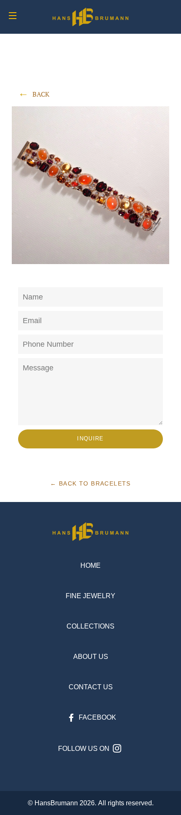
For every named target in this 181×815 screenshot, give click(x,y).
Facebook (96, 717)
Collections (90, 626)
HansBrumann (56, 803)
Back (40, 94)
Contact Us (91, 687)
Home (90, 565)
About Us (90, 656)
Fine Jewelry (90, 595)
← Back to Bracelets (90, 483)
